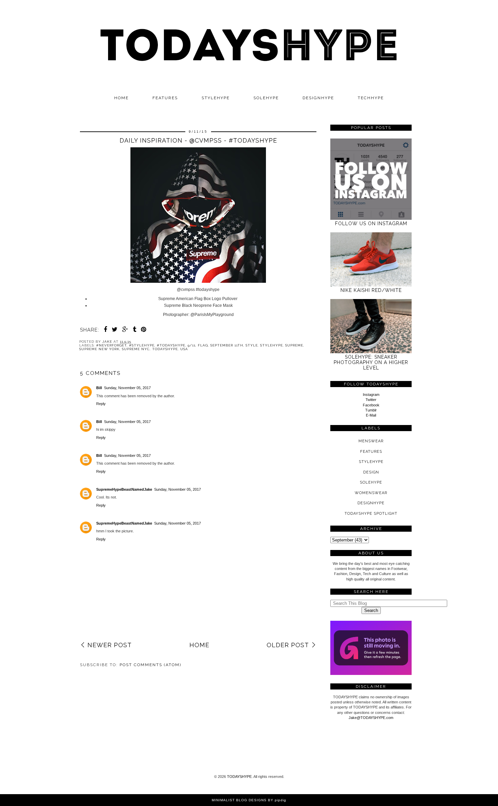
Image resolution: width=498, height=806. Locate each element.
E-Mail (371, 415)
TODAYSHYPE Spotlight (371, 513)
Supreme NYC (136, 349)
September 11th (226, 345)
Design (371, 472)
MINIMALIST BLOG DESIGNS (239, 800)
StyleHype (271, 345)
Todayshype (165, 349)
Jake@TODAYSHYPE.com (371, 718)
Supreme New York (99, 349)
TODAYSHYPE (239, 777)
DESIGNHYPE (318, 98)
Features (165, 98)
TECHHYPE (371, 98)
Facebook (371, 405)
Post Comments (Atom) (150, 664)
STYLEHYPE (216, 98)
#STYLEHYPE (141, 345)
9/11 (191, 345)
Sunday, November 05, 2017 (127, 388)
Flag (203, 345)
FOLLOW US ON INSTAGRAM (371, 223)
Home (121, 98)
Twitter (371, 400)
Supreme (294, 345)
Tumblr (371, 410)
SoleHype (371, 482)
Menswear (370, 441)
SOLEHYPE (266, 98)
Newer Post (109, 645)
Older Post (288, 645)
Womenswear (371, 493)
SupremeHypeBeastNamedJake (124, 489)
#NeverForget (111, 345)
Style (252, 345)
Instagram (371, 395)
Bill (99, 388)
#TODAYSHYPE (171, 345)
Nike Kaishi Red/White (371, 290)
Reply (101, 404)
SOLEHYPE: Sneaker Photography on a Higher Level (371, 362)
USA (184, 349)
